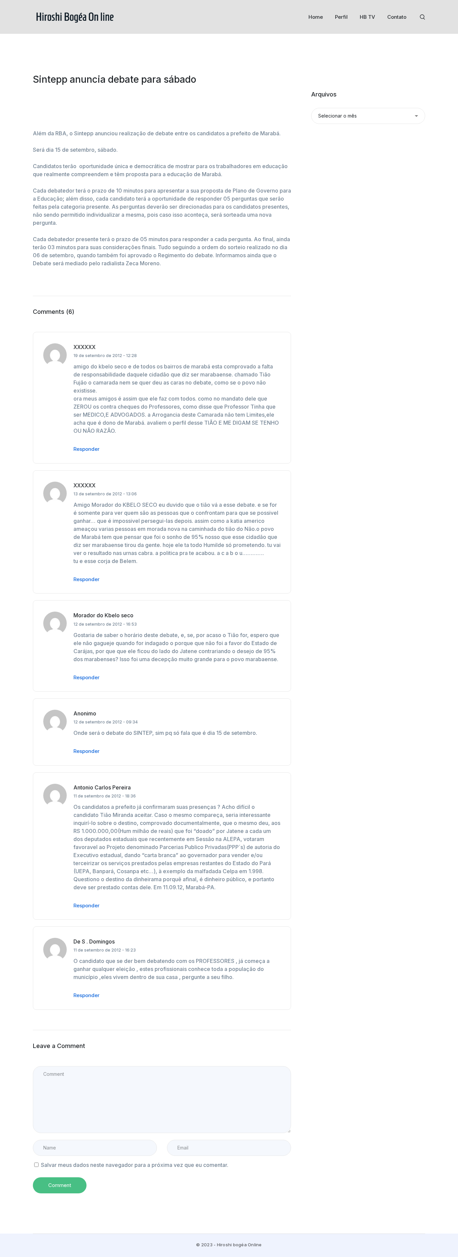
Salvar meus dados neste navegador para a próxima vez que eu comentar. (134, 1165)
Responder (86, 449)
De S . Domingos (94, 941)
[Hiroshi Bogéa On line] (75, 16)
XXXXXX (84, 347)
